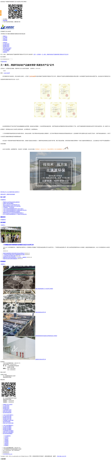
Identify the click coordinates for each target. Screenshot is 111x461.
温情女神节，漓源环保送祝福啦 (8, 194)
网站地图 (5, 20)
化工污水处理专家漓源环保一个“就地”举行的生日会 (15, 214)
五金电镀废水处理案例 (8, 430)
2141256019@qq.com (7, 454)
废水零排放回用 (6, 49)
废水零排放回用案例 (7, 433)
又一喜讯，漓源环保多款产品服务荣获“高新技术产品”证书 (55, 54)
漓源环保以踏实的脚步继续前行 (10, 258)
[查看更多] (3, 199)
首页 (35, 54)
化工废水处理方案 (7, 416)
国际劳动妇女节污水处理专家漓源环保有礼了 (13, 212)
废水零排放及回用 (7, 412)
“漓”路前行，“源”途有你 (8, 207)
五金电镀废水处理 (7, 409)
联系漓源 (5, 40)
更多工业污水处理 (7, 48)
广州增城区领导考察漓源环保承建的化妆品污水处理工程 (18, 244)
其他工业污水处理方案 (8, 423)
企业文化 (6, 438)
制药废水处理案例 (7, 428)
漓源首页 (5, 42)
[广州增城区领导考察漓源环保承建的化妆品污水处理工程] (11, 242)
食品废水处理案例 (7, 429)
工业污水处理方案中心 (8, 414)
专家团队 (6, 439)
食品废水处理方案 (7, 419)
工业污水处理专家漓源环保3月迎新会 (11, 211)
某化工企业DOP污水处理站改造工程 (11, 204)
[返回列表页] (4, 61)
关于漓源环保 (7, 435)
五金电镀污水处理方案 (8, 420)
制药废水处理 (6, 45)
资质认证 (5, 38)
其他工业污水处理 (7, 411)
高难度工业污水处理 (7, 404)
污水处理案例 (6, 50)
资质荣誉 (6, 441)
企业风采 (6, 442)
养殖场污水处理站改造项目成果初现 (11, 202)
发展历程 (6, 444)
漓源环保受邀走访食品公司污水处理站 (12, 206)
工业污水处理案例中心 (8, 425)
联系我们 (6, 445)
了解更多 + (3, 225)
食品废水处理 (6, 46)
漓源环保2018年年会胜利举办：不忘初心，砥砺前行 (15, 257)
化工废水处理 (6, 43)
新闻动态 (5, 52)
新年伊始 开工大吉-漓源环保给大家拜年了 (10, 191)
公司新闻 (39, 54)
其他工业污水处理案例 (8, 432)
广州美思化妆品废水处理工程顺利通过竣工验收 (14, 254)
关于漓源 (5, 37)
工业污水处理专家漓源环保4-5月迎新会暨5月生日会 (15, 210)
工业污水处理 (7, 73)
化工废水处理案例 (7, 426)
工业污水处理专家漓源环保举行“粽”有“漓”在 (13, 208)
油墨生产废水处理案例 (8, 203)
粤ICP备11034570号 (61, 456)
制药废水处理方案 (7, 417)
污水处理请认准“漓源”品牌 (9, 255)
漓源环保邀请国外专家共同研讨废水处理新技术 (14, 253)
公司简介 (6, 437)
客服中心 (5, 36)
